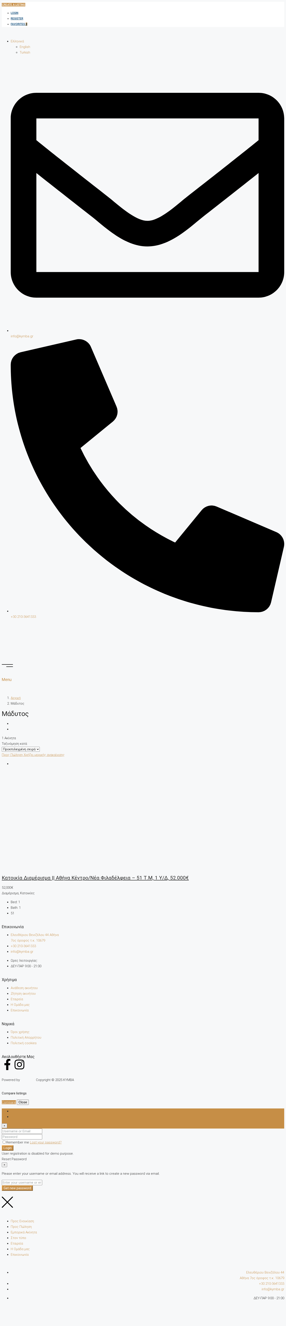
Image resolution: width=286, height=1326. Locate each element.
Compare (9, 1102)
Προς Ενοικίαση (22, 1221)
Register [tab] (17, 1117)
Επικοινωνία (20, 1010)
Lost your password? (46, 1142)
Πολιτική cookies (24, 1043)
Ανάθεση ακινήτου (24, 988)
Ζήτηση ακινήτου (23, 994)
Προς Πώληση (13, 755)
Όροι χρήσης (20, 1032)
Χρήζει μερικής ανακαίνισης (44, 755)
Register (17, 18)
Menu (7, 679)
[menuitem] (17, 41)
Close (23, 1102)
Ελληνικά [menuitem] (17, 41)
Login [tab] (15, 1111)
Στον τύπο (18, 1238)
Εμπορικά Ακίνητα (24, 1232)
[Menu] (7, 665)
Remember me (18, 1142)
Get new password (17, 1188)
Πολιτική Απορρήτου (26, 1037)
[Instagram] (19, 1064)
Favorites (19, 24)
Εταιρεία (17, 999)
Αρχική (16, 698)
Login (14, 13)
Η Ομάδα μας (20, 1005)
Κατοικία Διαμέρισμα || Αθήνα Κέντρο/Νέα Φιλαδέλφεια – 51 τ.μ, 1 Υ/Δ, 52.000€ (95, 878)
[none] (147, 47)
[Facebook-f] (7, 1064)
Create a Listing (13, 4)
